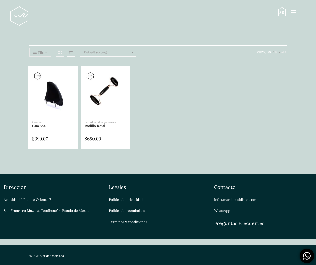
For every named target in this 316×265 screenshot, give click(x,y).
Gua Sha (39, 126)
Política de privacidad (126, 199)
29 (269, 52)
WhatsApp (222, 210)
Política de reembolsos (127, 210)
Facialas (37, 122)
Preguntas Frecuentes (239, 223)
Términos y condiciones (128, 222)
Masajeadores (106, 122)
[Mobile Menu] (291, 12)
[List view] (71, 52)
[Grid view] (60, 52)
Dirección (15, 187)
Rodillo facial (95, 126)
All (284, 52)
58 (276, 52)
